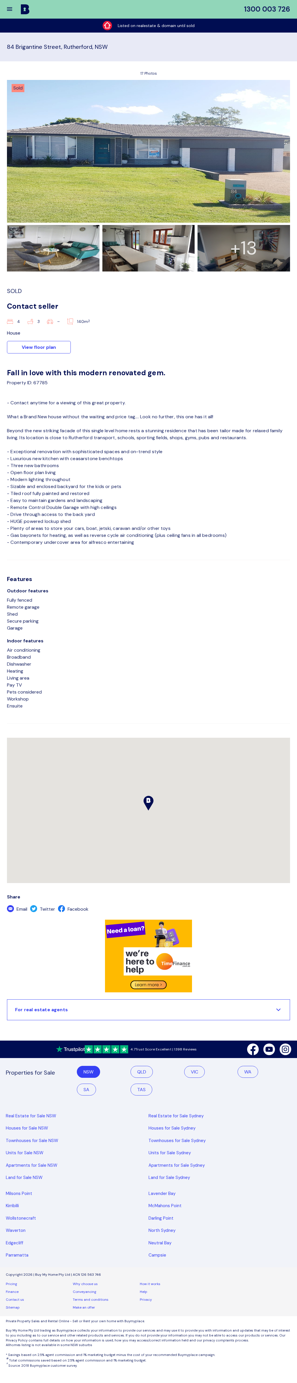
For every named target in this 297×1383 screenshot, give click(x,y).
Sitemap (13, 1307)
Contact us (15, 1299)
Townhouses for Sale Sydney (177, 1140)
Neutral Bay (159, 1243)
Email (21, 909)
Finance (12, 1291)
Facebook (77, 909)
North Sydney (161, 1230)
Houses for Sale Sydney (171, 1128)
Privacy (146, 1299)
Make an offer (84, 1307)
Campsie (157, 1255)
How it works (150, 1284)
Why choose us (85, 1284)
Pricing (11, 1284)
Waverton (16, 1230)
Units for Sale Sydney (169, 1153)
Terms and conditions (90, 1299)
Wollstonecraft (21, 1218)
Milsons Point (19, 1193)
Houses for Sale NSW (27, 1128)
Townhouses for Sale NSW (32, 1140)
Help (143, 1291)
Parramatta (17, 1255)
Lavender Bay (161, 1193)
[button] (13, 9)
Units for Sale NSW (25, 1153)
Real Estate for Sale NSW (31, 1116)
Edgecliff (14, 1243)
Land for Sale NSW (24, 1177)
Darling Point (160, 1218)
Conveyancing (84, 1291)
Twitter (47, 909)
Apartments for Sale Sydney (176, 1165)
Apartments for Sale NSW (31, 1165)
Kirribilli (12, 1206)
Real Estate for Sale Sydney (176, 1116)
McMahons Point (165, 1206)
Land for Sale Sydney (169, 1177)
